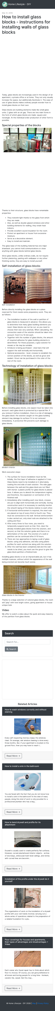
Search (12, 649)
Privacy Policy (43, 1003)
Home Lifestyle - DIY (19, 4)
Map (34, 1003)
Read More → (13, 755)
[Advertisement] (27, 65)
